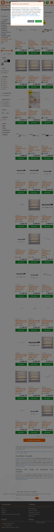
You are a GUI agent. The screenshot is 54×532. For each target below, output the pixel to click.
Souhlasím (38, 21)
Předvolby (30, 21)
